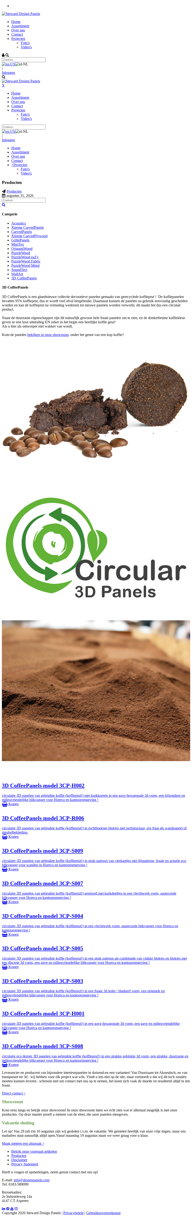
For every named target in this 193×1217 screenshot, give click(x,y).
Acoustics (18, 223)
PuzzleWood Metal (25, 265)
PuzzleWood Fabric (25, 261)
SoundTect (19, 270)
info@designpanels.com (31, 1180)
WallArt (17, 274)
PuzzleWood (20, 253)
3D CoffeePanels (24, 278)
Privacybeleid (73, 1213)
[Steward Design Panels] (21, 14)
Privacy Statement (24, 1164)
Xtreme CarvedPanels (27, 227)
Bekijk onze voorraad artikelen (34, 1151)
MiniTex (17, 244)
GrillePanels (20, 240)
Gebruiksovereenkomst (103, 1213)
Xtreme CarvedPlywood (29, 236)
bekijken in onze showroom (47, 335)
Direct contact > (14, 1093)
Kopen (13, 804)
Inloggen (8, 73)
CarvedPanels (21, 232)
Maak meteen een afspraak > (23, 1143)
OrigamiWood (21, 249)
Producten (18, 1156)
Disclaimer (19, 1160)
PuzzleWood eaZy (25, 257)
